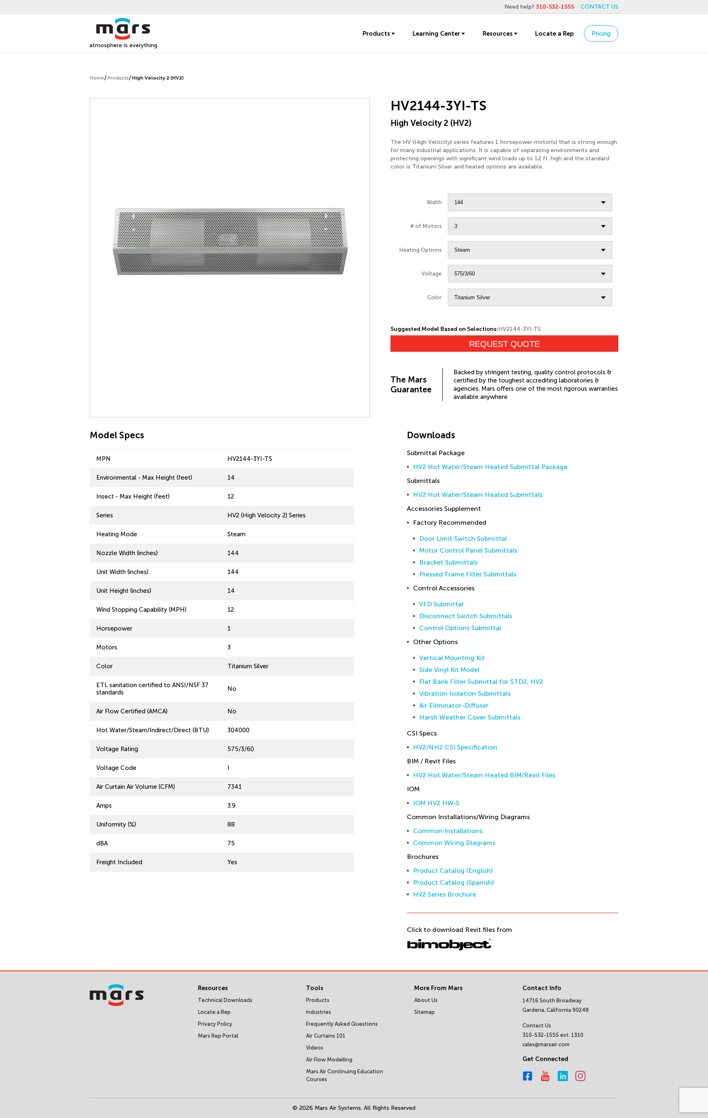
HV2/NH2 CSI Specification (455, 747)
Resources (498, 33)
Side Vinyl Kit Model (449, 670)
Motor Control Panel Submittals (468, 550)
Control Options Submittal (460, 628)
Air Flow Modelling (329, 1060)
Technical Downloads (225, 1000)
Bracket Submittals (448, 562)
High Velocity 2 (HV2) (158, 78)
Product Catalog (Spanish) (453, 882)
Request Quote (504, 343)
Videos (314, 1048)
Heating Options (420, 250)
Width (434, 202)
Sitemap (424, 1012)
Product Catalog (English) (453, 870)
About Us (426, 1000)
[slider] (230, 239)
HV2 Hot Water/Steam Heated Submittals (477, 495)
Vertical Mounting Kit (452, 658)
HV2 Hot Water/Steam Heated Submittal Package (490, 467)
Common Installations (447, 831)
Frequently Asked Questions (342, 1024)
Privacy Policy (215, 1024)
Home (97, 78)
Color (434, 297)
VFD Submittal (441, 604)
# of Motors (426, 226)
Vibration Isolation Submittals (465, 693)
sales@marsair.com (546, 1044)
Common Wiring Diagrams (454, 843)
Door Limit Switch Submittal (463, 538)
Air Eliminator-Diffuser (453, 705)
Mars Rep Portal (218, 1036)
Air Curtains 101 (325, 1036)
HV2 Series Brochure (444, 894)
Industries (318, 1012)
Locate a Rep (554, 33)
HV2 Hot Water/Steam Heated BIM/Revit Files (484, 775)
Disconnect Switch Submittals (465, 616)
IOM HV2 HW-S (436, 803)
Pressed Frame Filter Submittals (467, 574)
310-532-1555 (555, 6)
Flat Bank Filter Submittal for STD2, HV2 (481, 681)
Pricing (601, 33)
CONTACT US (599, 6)
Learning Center (436, 33)
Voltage (432, 274)
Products (376, 33)
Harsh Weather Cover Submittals (469, 717)
